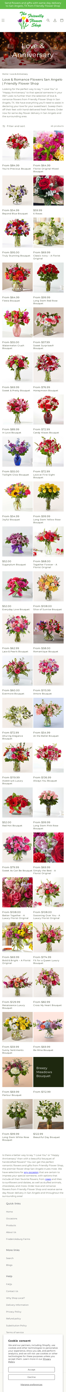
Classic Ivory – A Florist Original (46, 257)
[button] (48, 20)
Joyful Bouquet (11, 519)
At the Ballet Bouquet (46, 736)
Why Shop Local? (15, 1298)
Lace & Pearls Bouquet (15, 651)
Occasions (11, 1218)
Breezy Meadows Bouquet (44, 1072)
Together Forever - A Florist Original (45, 566)
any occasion (31, 1172)
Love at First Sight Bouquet (44, 476)
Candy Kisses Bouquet (46, 432)
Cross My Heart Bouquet (47, 1005)
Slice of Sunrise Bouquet (47, 609)
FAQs (9, 1284)
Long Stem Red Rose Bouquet (45, 302)
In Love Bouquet (11, 432)
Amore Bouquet (42, 693)
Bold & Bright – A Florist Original (16, 962)
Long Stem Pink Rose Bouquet (45, 827)
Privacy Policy (13, 1311)
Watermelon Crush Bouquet (13, 347)
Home (5, 74)
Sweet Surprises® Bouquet (43, 347)
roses (48, 1179)
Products (11, 1225)
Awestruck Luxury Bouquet (12, 782)
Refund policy (13, 1318)
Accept (31, 1369)
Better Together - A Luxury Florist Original (15, 917)
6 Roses (37, 213)
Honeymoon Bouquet (45, 390)
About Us (11, 1232)
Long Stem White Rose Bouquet (15, 1138)
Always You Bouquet (45, 780)
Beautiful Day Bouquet (46, 1137)
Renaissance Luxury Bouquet (13, 1006)
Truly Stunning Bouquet (16, 255)
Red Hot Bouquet (12, 825)
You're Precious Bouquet (16, 168)
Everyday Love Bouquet (16, 609)
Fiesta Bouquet (11, 300)
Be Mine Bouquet (43, 1050)
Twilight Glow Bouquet (15, 474)
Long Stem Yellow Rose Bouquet (47, 521)
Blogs (9, 1265)
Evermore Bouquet (13, 693)
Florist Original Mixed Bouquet (45, 170)
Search (10, 1258)
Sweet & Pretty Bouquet (16, 390)
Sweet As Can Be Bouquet (17, 870)
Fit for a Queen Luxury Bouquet (46, 962)
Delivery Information (17, 1305)
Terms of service (15, 1332)
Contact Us (12, 1291)
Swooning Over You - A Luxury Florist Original (46, 917)
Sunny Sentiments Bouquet (13, 1051)
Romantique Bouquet (45, 651)
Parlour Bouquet (12, 1095)
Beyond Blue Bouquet (15, 213)
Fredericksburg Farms (18, 1239)
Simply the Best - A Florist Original (44, 872)
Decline (31, 1377)
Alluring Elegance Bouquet (12, 737)
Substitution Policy (16, 1325)
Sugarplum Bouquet (14, 564)
